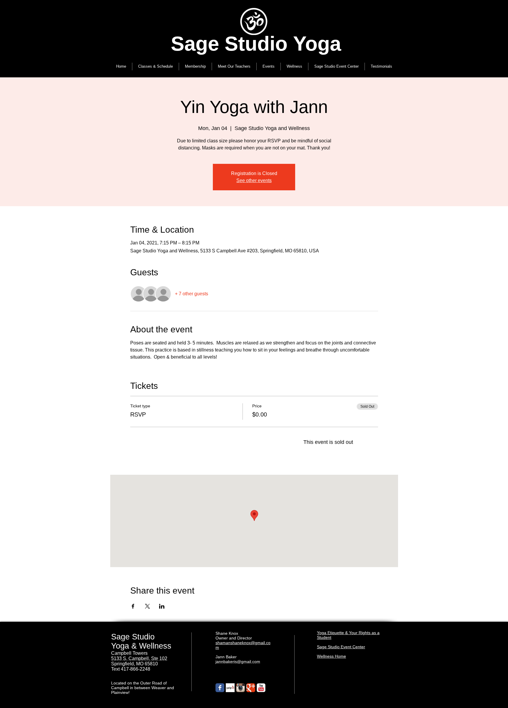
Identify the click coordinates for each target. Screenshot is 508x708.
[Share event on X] (147, 606)
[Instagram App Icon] (240, 687)
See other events (254, 180)
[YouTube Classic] (261, 687)
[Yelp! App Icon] (230, 687)
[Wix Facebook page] (219, 687)
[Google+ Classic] (250, 687)
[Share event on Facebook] (133, 606)
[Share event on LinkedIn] (162, 606)
